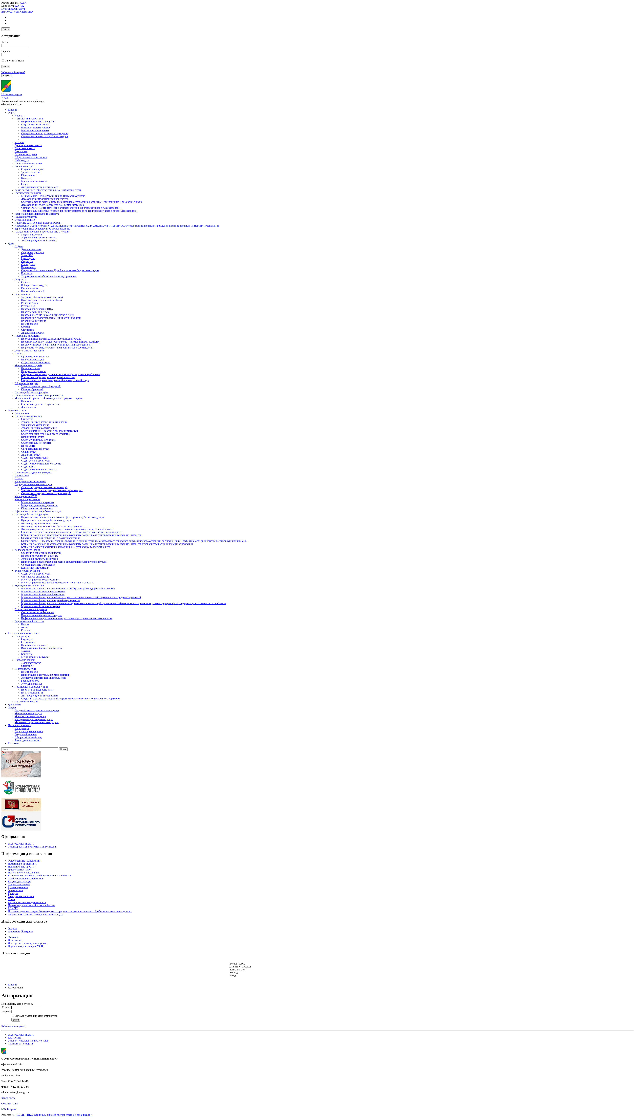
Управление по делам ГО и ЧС (38, 237)
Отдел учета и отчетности (35, 362)
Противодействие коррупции (31, 392)
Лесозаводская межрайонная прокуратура (44, 198)
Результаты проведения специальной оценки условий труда (55, 380)
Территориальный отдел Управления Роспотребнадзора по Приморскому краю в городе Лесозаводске (78, 210)
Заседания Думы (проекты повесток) (42, 297)
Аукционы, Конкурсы (20, 931)
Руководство (28, 258)
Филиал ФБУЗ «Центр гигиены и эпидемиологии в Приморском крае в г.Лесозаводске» (71, 207)
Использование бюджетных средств (41, 615)
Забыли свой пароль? (13, 72)
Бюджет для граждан (19, 881)
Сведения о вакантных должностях (41, 552)
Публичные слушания (33, 320)
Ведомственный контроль (29, 621)
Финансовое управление (35, 425)
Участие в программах (27, 499)
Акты (24, 627)
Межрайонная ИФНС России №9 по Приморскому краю (53, 195)
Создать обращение (26, 734)
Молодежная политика (34, 181)
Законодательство (31, 662)
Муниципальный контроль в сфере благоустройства (50, 600)
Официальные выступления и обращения (44, 133)
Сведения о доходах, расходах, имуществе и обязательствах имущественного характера (70, 698)
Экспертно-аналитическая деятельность (43, 677)
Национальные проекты (28, 163)
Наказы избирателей (32, 291)
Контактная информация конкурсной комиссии (48, 377)
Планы (25, 624)
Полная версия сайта (13, 8)
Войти (6, 29)
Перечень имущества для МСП (25, 946)
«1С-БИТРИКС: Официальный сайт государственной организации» (54, 1114)
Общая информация (32, 252)
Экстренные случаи (26, 154)
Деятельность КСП (25, 668)
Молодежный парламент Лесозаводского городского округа (48, 398)
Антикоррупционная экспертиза (39, 523)
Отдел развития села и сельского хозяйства (45, 433)
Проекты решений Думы (35, 311)
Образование (28, 175)
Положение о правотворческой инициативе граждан (51, 317)
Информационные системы (30, 481)
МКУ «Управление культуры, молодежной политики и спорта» (57, 582)
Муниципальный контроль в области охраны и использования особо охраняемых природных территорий (81, 597)
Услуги (12, 707)
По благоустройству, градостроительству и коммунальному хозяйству (60, 341)
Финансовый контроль (27, 570)
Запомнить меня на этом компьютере (36, 1015)
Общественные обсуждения (37, 508)
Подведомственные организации (33, 484)
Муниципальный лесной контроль (40, 606)
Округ (11, 112)
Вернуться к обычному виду (17, 11)
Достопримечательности (28, 145)
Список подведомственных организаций (44, 487)
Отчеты (25, 326)
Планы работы (29, 323)
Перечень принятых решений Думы (41, 300)
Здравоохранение (31, 172)
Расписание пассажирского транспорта (37, 213)
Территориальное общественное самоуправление (42, 228)
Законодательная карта (27, 740)
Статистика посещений (21, 1043)
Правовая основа (30, 368)
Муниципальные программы (37, 502)
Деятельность (22, 294)
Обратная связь (10, 1103)
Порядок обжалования (33, 645)
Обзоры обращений (32, 389)
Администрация (17, 410)
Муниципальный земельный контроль (42, 594)
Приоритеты (22, 475)
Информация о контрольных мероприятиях (45, 674)
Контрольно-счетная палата (23, 633)
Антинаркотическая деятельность (40, 187)
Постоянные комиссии (27, 335)
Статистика (27, 329)
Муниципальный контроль (30, 585)
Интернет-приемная (19, 725)
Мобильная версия (11, 94)
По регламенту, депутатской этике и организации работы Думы (57, 347)
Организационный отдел (35, 356)
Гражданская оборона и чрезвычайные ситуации (42, 231)
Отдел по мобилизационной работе (41, 463)
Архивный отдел (30, 454)
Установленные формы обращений (41, 386)
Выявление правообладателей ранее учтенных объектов (39, 875)
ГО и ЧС (13, 908)
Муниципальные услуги (28, 713)
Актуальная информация (29, 118)
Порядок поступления (33, 371)
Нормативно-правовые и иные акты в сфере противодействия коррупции (63, 517)
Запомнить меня (14, 60)
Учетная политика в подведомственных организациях (52, 490)
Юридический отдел (32, 359)
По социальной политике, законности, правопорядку (51, 338)
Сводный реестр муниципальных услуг (37, 710)
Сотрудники (28, 642)
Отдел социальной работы (36, 442)
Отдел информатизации (34, 457)
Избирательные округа (34, 285)
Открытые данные (25, 219)
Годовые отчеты (30, 680)
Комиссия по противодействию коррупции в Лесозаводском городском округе (65, 546)
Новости (19, 115)
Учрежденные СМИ (26, 496)
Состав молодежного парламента (40, 404)
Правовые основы (25, 659)
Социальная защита (32, 169)
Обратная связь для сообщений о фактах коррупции (50, 538)
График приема (29, 288)
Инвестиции (15, 940)
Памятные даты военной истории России (38, 222)
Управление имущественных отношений (44, 422)
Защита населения (31, 234)
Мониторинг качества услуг (30, 716)
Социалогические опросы (35, 124)
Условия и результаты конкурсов (39, 558)
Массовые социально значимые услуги (37, 722)
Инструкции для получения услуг (34, 719)
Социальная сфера (25, 166)
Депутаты (20, 279)
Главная (12, 109)
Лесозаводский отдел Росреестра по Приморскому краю (53, 204)
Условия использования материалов (28, 1040)
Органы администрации (28, 416)
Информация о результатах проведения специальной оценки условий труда (63, 561)
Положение (27, 401)
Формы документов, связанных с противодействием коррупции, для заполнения (66, 529)
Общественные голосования (31, 157)
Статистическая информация (31, 609)
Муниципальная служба (28, 365)
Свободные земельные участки (25, 878)
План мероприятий (32, 692)
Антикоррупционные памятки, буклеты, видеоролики (51, 526)
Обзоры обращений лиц (28, 737)
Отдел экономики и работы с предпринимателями (49, 430)
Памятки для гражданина (35, 127)
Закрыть (7, 75)
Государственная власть (28, 193)
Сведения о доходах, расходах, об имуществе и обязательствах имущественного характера (72, 532)
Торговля (13, 937)
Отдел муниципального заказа (38, 439)
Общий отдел (28, 451)
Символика (21, 151)
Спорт (24, 184)
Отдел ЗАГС (28, 466)
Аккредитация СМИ (32, 332)
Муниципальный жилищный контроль (43, 591)
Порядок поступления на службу (39, 555)
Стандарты (27, 665)
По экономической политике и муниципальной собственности (56, 344)
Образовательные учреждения (38, 564)
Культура (26, 178)
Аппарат (19, 353)
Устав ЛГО (27, 255)
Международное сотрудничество (39, 505)
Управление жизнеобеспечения (39, 427)
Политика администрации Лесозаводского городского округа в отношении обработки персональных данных (70, 911)
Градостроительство (26, 216)
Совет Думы (28, 264)
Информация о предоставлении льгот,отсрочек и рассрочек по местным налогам (66, 618)
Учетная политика (31, 683)
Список (25, 282)
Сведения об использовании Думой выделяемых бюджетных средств (60, 270)
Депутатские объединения (29, 350)
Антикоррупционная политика (38, 240)
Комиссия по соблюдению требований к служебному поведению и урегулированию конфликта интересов (81, 535)
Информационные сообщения (38, 121)
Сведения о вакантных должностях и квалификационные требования (60, 374)
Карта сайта (14, 1037)
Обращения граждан (26, 383)
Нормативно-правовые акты (37, 689)
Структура (27, 261)
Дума (11, 243)
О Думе (19, 246)
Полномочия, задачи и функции (33, 472)
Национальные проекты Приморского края (39, 395)
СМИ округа (22, 160)
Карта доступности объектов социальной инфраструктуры (48, 190)
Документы (14, 704)
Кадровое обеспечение (27, 549)
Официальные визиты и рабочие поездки (44, 136)
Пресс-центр (28, 445)
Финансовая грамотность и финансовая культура (35, 914)
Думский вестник (31, 249)
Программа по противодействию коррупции (46, 520)
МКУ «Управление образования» (40, 579)
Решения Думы (29, 303)
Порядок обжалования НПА (37, 309)
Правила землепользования (23, 872)
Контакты (26, 273)
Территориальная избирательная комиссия (32, 846)
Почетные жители (25, 148)
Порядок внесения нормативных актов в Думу (47, 314)
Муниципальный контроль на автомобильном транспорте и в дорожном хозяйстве (68, 588)
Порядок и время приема (29, 731)
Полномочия (28, 267)
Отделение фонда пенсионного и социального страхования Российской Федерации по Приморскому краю (81, 201)
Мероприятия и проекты (35, 130)
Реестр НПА (28, 306)
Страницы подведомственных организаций (46, 493)
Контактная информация (35, 567)
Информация (22, 636)
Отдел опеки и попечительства (38, 469)
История (19, 142)
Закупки (26, 651)
